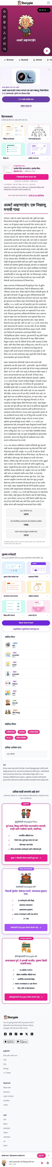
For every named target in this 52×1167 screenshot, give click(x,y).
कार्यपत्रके (39, 60)
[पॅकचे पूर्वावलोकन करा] (8, 169)
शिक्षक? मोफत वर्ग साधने (26, 623)
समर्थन (5, 1146)
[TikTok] (16, 1034)
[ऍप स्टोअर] (9, 1041)
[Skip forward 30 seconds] (48, 1163)
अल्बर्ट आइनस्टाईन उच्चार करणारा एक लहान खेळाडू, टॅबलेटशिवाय (25, 90)
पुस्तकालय (6, 1092)
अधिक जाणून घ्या (30, 106)
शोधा (4, 1064)
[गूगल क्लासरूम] (4, 43)
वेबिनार (5, 1124)
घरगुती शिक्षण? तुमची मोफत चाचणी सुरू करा (26, 629)
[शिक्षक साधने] (4, 49)
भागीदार (5, 1105)
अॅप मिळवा (7, 1073)
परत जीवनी (11, 754)
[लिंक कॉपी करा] (4, 38)
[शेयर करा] (4, 32)
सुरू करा (41, 1156)
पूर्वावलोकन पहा (18, 171)
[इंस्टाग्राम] (5, 1034)
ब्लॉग (4, 1120)
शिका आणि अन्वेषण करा (10, 1056)
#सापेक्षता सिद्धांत (33, 732)
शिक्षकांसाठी (24, 60)
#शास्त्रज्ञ (22, 732)
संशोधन (5, 1133)
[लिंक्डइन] (32, 1034)
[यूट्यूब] (21, 1034)
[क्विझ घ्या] (4, 27)
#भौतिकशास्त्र (10, 732)
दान (4, 1141)
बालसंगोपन (6, 1101)
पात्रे (4, 1060)
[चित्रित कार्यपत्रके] (4, 22)
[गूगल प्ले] (22, 1041)
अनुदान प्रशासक (8, 1096)
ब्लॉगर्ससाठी (6, 1128)
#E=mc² (9, 738)
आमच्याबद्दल (6, 1137)
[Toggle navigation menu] (48, 2)
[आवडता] (4, 11)
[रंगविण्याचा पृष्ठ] (4, 16)
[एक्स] (27, 1034)
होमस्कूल (6, 1069)
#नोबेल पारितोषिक (21, 738)
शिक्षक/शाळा (7, 1088)
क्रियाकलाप (10, 60)
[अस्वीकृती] (48, 1155)
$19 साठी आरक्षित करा (26, 99)
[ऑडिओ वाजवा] (47, 50)
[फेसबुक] (11, 1034)
